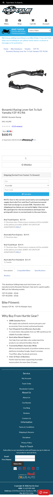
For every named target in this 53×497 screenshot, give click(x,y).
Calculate (27, 194)
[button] (26, 126)
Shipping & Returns (26, 432)
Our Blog (26, 408)
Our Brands (26, 403)
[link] (19, 468)
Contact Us (26, 418)
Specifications (40, 270)
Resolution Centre (26, 389)
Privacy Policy (26, 443)
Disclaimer (26, 437)
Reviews (7, 275)
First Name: (6, 459)
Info (34, 140)
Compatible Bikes (23, 270)
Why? (18, 227)
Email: (6, 456)
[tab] (8, 270)
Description (8, 270)
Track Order (26, 384)
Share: (5, 131)
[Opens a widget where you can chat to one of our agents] (44, 493)
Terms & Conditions (26, 427)
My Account (26, 378)
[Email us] (15, 468)
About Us (26, 397)
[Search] (3, 2)
